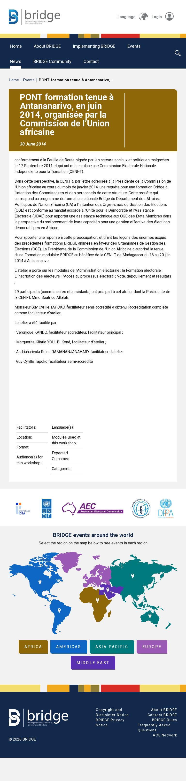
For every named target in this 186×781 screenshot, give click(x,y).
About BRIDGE (47, 46)
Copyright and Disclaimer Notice (112, 712)
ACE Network (165, 735)
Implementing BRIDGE (94, 46)
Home (16, 46)
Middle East (93, 662)
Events (134, 46)
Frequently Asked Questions (154, 727)
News (15, 61)
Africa (33, 646)
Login (157, 17)
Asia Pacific (111, 646)
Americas (68, 646)
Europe (152, 646)
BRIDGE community (52, 61)
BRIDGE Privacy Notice (110, 722)
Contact (91, 61)
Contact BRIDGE (162, 715)
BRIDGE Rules (164, 720)
